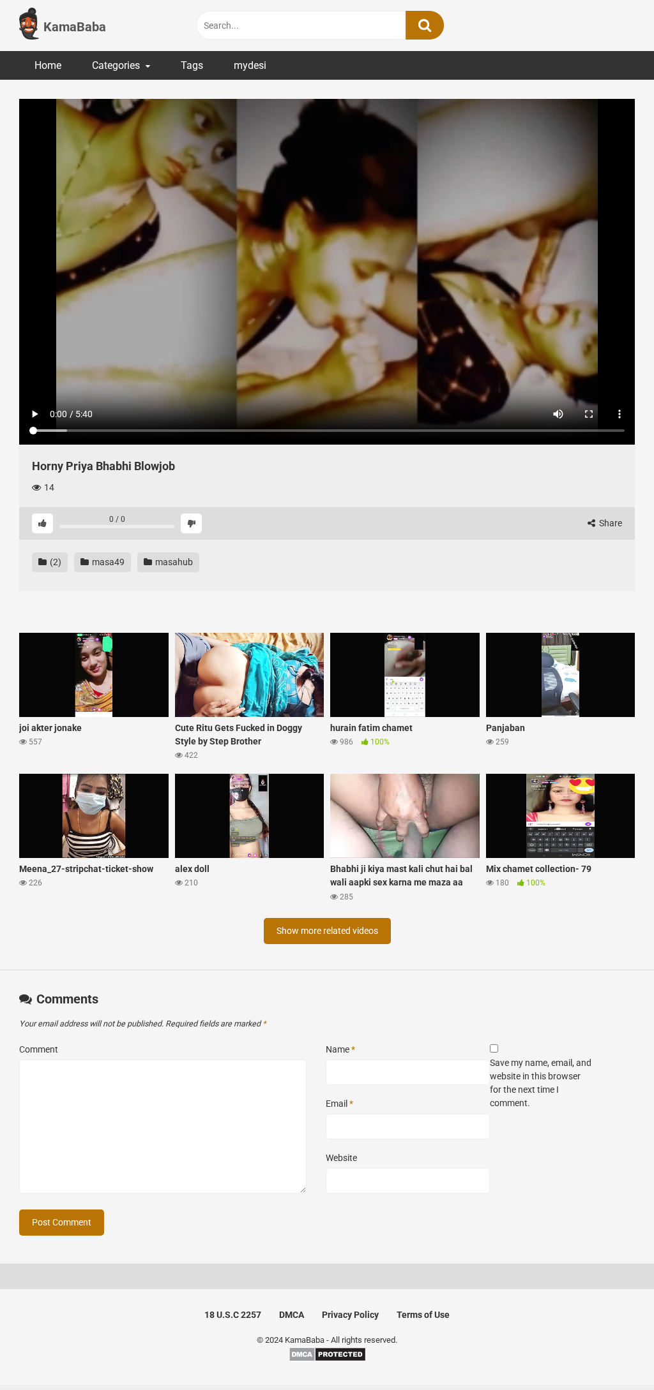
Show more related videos (327, 931)
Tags (192, 65)
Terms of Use (423, 1315)
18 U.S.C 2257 (232, 1315)
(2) (54, 562)
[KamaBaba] (29, 25)
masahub (173, 562)
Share (609, 523)
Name (340, 1049)
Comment (38, 1049)
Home (47, 65)
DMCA (291, 1315)
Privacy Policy (350, 1315)
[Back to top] (611, 1351)
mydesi (250, 65)
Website (341, 1158)
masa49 (107, 562)
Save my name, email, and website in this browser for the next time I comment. (540, 1083)
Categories (116, 65)
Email (339, 1103)
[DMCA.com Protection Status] (327, 1359)
